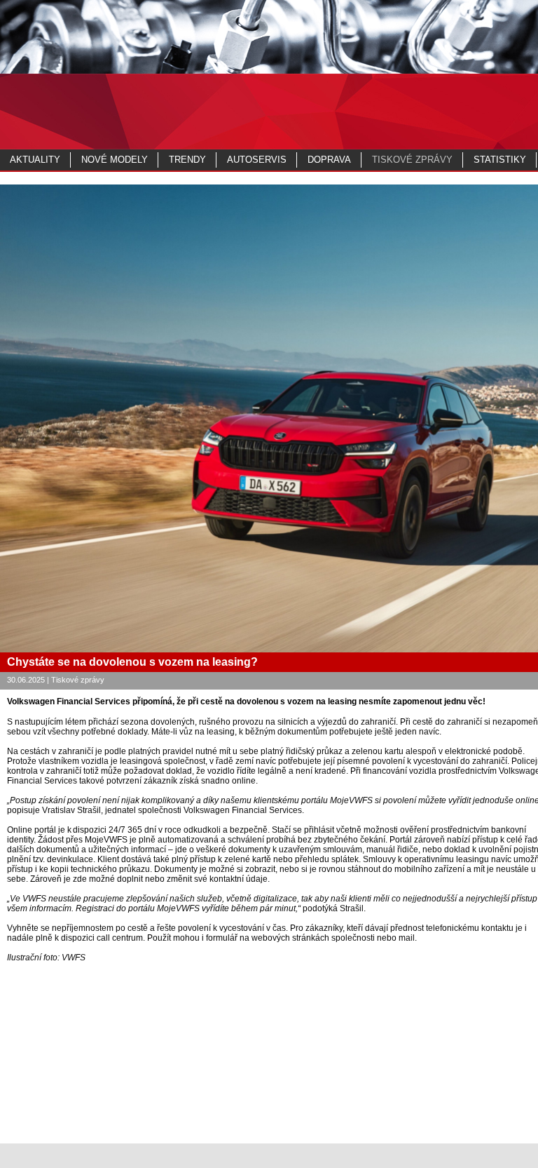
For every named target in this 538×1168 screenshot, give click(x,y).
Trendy (187, 159)
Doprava (329, 159)
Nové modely (114, 159)
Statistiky (500, 159)
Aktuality (35, 159)
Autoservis (257, 159)
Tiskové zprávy (412, 159)
